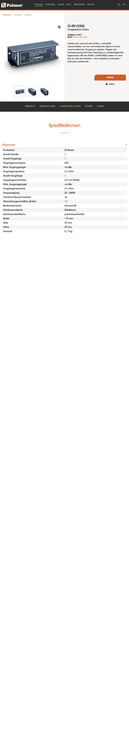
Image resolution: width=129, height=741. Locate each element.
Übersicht (30, 106)
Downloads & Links (70, 106)
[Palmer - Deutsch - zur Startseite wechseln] (9, 4)
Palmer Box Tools (80, 37)
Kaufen (110, 78)
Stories (88, 106)
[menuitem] (38, 5)
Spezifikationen (47, 106)
